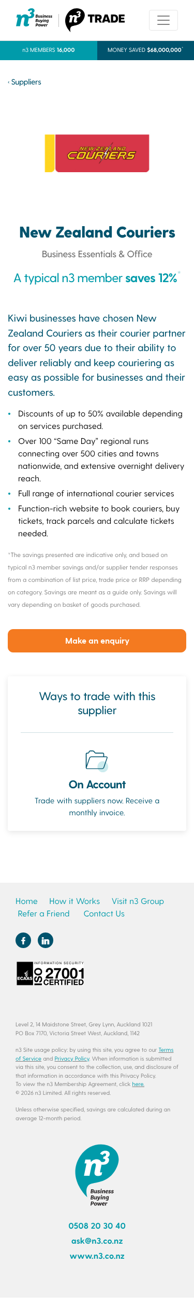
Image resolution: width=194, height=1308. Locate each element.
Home (27, 901)
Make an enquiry (97, 640)
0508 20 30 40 (97, 1226)
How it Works (74, 901)
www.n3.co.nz (97, 1256)
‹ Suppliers (24, 81)
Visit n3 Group (137, 901)
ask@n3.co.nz (97, 1241)
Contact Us (103, 914)
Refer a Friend (43, 914)
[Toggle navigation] (163, 20)
